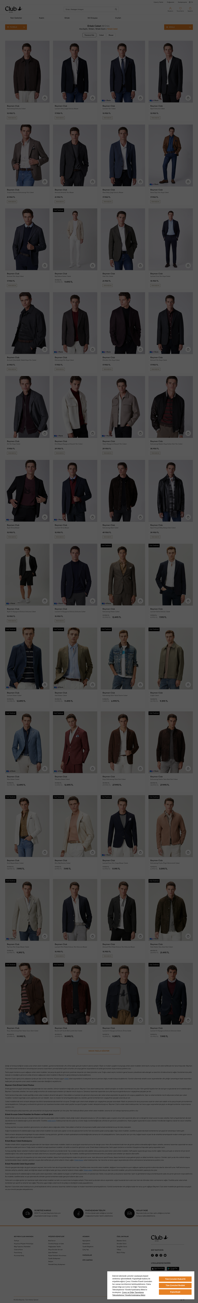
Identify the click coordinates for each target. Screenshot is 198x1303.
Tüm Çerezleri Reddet (175, 1285)
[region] (150, 1285)
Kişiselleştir (175, 1292)
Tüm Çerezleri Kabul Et (175, 1279)
